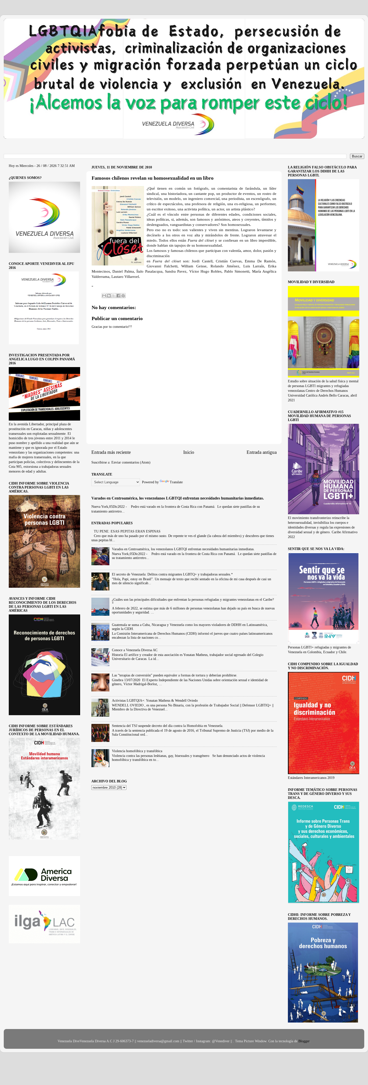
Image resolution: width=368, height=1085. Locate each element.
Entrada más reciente (111, 452)
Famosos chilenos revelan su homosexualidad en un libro (153, 178)
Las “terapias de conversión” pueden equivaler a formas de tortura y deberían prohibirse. (174, 675)
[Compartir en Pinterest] (123, 295)
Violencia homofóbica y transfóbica (137, 751)
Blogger (303, 1041)
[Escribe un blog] (108, 295)
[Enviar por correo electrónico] (104, 295)
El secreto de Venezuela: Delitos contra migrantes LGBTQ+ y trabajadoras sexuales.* (172, 574)
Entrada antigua (262, 452)
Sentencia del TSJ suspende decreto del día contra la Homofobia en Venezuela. (167, 726)
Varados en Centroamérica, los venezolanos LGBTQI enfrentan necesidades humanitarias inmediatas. (177, 498)
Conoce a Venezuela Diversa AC (134, 650)
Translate (176, 482)
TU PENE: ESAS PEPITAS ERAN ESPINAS (127, 531)
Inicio (188, 452)
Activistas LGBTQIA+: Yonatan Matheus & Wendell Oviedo (155, 700)
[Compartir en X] (113, 295)
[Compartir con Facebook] (118, 295)
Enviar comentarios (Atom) (130, 462)
